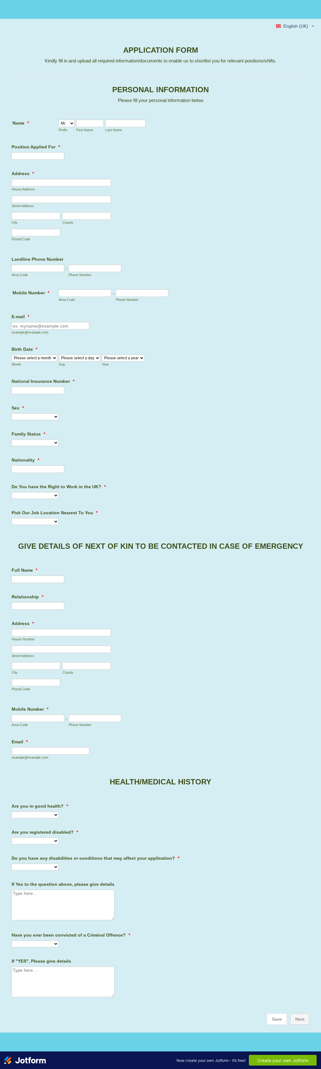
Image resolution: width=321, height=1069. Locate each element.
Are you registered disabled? (45, 832)
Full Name (24, 570)
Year (105, 364)
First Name (84, 130)
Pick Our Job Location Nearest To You (54, 512)
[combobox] (295, 26)
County (67, 222)
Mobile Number (31, 292)
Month (16, 364)
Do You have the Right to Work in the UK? (59, 486)
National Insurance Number (43, 381)
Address (23, 173)
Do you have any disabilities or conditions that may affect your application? (95, 858)
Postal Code (21, 239)
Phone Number (80, 275)
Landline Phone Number (37, 259)
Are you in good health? (40, 806)
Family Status (28, 433)
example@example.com (30, 332)
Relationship (27, 596)
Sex (18, 407)
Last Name (113, 130)
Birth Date (24, 349)
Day (62, 364)
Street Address (23, 206)
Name (21, 123)
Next (299, 1019)
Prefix (63, 130)
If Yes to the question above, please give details (63, 884)
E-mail (20, 316)
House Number (23, 639)
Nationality (25, 459)
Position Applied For (36, 146)
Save (277, 1019)
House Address (23, 189)
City (15, 222)
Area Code (20, 275)
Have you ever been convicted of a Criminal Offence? (71, 935)
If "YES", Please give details (41, 961)
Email (20, 741)
